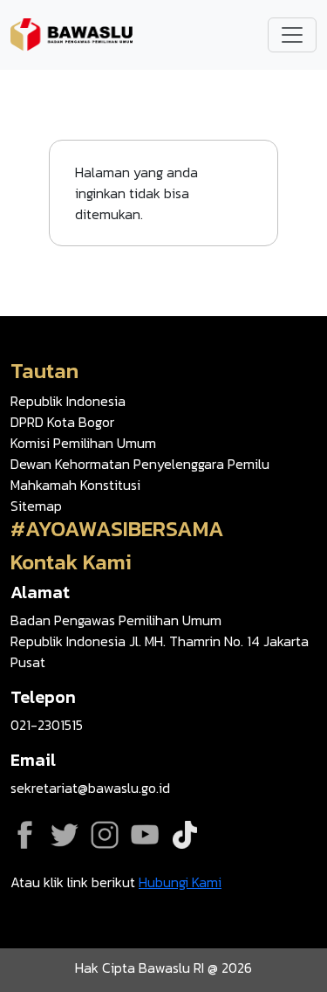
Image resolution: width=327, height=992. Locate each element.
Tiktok (185, 835)
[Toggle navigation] (292, 34)
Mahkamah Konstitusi (75, 484)
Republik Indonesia (68, 400)
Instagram (105, 835)
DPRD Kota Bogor (62, 421)
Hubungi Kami (180, 881)
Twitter (64, 835)
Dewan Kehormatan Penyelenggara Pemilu (139, 463)
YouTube (145, 835)
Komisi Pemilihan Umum (83, 442)
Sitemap (36, 505)
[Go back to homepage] (71, 33)
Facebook (24, 835)
